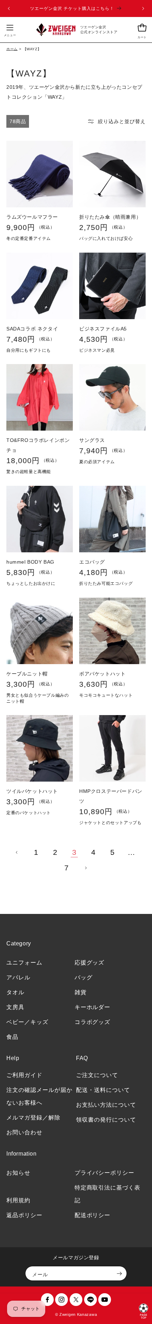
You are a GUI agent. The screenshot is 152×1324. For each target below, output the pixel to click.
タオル (15, 992)
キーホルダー (93, 1007)
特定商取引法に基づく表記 (108, 1194)
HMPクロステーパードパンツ (110, 796)
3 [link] (74, 852)
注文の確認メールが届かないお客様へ (39, 1096)
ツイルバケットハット (32, 791)
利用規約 (18, 1200)
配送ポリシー (93, 1215)
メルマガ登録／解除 (33, 1118)
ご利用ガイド (24, 1075)
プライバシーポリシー (105, 1173)
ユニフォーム (24, 963)
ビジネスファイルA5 (103, 329)
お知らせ (18, 1173)
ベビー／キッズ (27, 1022)
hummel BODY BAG (30, 562)
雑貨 (81, 992)
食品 (12, 1037)
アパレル (18, 977)
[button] (10, 30)
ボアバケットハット (102, 674)
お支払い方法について (106, 1105)
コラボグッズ (93, 1022)
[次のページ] (85, 868)
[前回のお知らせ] (9, 8)
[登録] (119, 1273)
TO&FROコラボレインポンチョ (38, 445)
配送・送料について (103, 1090)
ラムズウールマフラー (32, 217)
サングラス (92, 440)
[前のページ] (17, 852)
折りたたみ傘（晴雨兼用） (110, 217)
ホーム (12, 49)
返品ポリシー (24, 1215)
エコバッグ (92, 562)
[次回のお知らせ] (143, 8)
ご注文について (97, 1075)
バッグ (84, 977)
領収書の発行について (106, 1120)
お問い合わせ (24, 1132)
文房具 (15, 1007)
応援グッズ (90, 963)
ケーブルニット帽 (27, 674)
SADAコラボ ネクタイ (32, 329)
